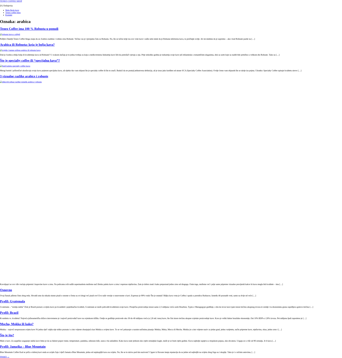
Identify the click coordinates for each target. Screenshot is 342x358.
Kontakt (8, 15)
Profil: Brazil (9, 312)
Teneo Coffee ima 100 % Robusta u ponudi (29, 28)
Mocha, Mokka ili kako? (17, 324)
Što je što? (7, 335)
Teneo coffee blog (13, 12)
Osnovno (6, 290)
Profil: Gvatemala (12, 301)
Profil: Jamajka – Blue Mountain (23, 346)
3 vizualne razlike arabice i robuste (24, 76)
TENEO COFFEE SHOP (11, 1)
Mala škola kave (12, 10)
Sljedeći (4, 357)
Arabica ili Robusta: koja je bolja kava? (27, 44)
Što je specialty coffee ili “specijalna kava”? (30, 60)
